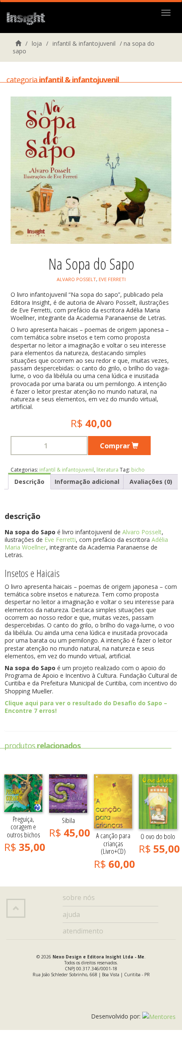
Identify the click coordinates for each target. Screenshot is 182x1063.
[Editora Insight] (27, 19)
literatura (108, 469)
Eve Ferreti (112, 279)
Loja (37, 43)
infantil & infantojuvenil (84, 43)
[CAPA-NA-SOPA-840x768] (91, 170)
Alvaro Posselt (76, 279)
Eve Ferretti (59, 540)
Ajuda (71, 914)
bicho (138, 469)
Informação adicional (87, 482)
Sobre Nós (79, 897)
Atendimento (83, 931)
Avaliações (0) (151, 482)
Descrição (29, 482)
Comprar (116, 445)
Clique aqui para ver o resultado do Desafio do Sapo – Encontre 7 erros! (86, 707)
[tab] (29, 481)
